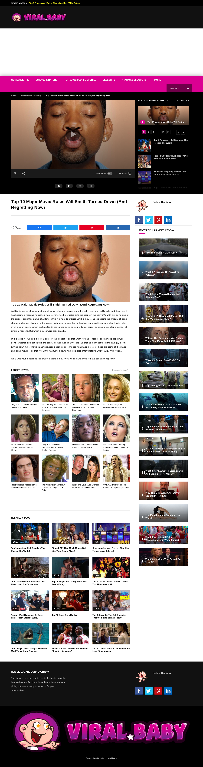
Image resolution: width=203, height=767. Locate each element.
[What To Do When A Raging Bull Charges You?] (163, 292)
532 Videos (182, 100)
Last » (183, 132)
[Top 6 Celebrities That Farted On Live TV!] (163, 557)
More (157, 80)
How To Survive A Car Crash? (161, 252)
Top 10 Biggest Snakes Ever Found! (164, 385)
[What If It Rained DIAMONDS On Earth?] (163, 358)
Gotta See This (20, 80)
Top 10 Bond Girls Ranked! (65, 615)
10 (163, 132)
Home (13, 95)
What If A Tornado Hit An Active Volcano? (47, 3)
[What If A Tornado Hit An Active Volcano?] (163, 270)
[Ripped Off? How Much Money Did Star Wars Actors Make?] (144, 161)
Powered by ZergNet (121, 370)
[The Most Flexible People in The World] (163, 513)
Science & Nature (46, 80)
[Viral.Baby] (39, 17)
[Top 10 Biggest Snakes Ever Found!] (163, 380)
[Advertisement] (101, 52)
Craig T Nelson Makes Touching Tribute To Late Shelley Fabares (52, 447)
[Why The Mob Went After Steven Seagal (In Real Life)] (163, 491)
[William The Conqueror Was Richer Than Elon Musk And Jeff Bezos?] (163, 336)
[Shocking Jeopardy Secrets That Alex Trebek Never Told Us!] (144, 177)
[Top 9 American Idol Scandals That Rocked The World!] (144, 145)
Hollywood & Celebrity (31, 95)
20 (168, 132)
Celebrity (109, 80)
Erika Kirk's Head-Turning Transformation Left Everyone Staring (115, 447)
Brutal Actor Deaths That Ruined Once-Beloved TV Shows (22, 447)
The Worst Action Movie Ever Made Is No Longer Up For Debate (54, 487)
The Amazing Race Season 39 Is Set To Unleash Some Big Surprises (55, 407)
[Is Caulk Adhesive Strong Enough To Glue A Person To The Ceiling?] (163, 446)
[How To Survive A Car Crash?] (163, 247)
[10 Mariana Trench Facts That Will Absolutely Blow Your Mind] (163, 402)
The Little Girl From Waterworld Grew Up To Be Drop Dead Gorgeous (85, 407)
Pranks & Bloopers (133, 80)
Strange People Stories (81, 80)
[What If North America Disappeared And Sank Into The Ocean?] (163, 469)
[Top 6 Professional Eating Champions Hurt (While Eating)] (163, 535)
